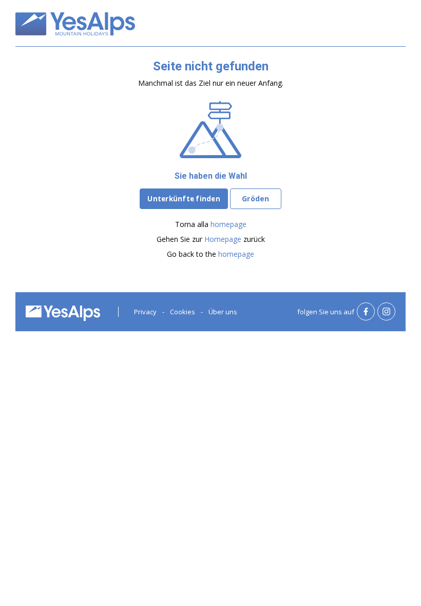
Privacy (145, 311)
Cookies (182, 311)
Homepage (222, 239)
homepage (228, 224)
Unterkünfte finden (183, 198)
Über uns (222, 311)
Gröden (256, 198)
